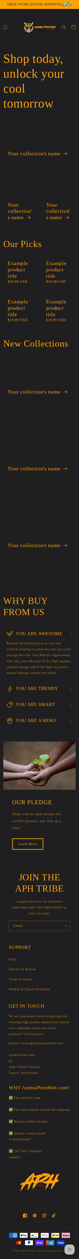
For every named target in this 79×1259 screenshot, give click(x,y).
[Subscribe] (65, 926)
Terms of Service (20, 979)
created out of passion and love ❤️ (51, 1251)
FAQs (12, 959)
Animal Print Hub (27, 1251)
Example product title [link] (18, 269)
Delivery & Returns (22, 969)
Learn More (28, 844)
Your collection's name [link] (35, 153)
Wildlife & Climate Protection (29, 989)
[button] (5, 27)
